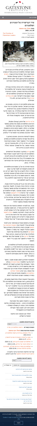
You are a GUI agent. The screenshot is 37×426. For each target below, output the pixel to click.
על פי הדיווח (30, 121)
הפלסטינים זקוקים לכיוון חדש (22, 341)
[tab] (7, 365)
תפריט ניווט (32, 17)
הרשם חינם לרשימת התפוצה (25, 354)
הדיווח (26, 236)
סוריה (8, 327)
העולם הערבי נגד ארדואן (23, 344)
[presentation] (7, 365)
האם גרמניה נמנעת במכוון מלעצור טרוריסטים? (22, 381)
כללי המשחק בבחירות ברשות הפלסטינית (18, 333)
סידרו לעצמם (15, 193)
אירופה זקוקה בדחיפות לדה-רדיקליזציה (24, 369)
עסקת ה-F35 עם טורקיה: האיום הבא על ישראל (22, 375)
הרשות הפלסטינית (17, 327)
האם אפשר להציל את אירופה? (25, 387)
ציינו (28, 151)
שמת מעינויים (15, 262)
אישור (18, 423)
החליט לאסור (8, 212)
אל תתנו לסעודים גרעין (27, 393)
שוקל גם (31, 232)
